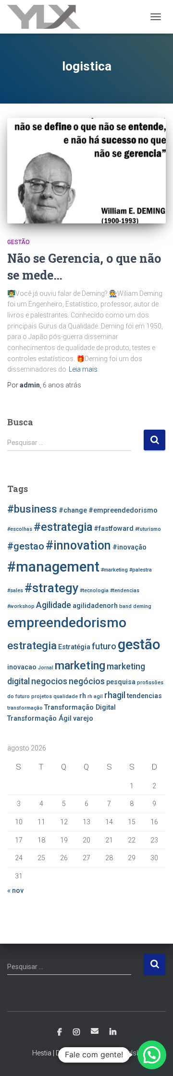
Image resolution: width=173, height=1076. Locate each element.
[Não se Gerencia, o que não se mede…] (86, 170)
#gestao (25, 546)
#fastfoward (114, 529)
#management (53, 567)
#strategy (51, 588)
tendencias (144, 696)
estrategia (32, 645)
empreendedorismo (66, 623)
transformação (25, 708)
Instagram (76, 1032)
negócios (87, 681)
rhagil (114, 695)
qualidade (65, 696)
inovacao (22, 667)
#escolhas (19, 529)
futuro (104, 646)
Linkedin (113, 1032)
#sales (15, 590)
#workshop (21, 606)
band (125, 606)
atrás (62, 385)
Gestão (18, 242)
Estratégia (74, 647)
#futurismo (148, 529)
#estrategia (63, 527)
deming (142, 606)
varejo (83, 718)
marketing (80, 665)
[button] (151, 1055)
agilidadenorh (95, 606)
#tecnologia (94, 590)
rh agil (95, 696)
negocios (49, 681)
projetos (41, 696)
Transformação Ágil (39, 718)
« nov (15, 890)
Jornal (45, 668)
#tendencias (124, 590)
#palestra (140, 570)
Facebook (59, 1032)
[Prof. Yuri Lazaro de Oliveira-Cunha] (47, 17)
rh (82, 696)
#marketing (114, 570)
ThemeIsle (125, 1053)
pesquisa (121, 682)
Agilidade (53, 605)
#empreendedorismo (123, 510)
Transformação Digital (80, 707)
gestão (139, 644)
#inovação (129, 547)
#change (73, 510)
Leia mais (83, 369)
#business (32, 509)
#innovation (78, 545)
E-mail (94, 1031)
